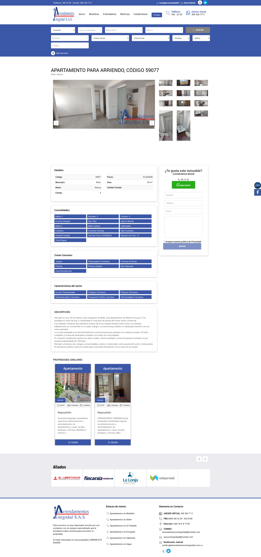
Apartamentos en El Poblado (123, 525)
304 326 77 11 (178, 513)
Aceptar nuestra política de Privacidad (183, 241)
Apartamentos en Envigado (122, 531)
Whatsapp (185, 185)
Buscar (199, 30)
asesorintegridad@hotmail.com (178, 537)
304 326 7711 (198, 14)
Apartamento (73, 368)
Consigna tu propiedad (169, 2)
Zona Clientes (189, 2)
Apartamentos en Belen (120, 519)
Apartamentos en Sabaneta (122, 537)
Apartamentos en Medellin (121, 513)
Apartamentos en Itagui (120, 544)
